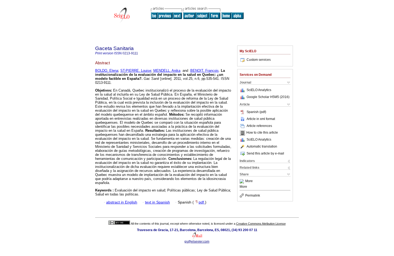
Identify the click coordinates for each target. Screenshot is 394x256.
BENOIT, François (204, 71)
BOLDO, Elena (106, 71)
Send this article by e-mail (265, 153)
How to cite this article (262, 133)
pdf (202, 202)
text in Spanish (157, 202)
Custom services (259, 60)
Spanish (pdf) (256, 112)
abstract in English (121, 202)
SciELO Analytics (259, 90)
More (249, 181)
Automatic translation (262, 146)
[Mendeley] (242, 181)
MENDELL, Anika (166, 71)
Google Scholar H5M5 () (268, 97)
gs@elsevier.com (196, 241)
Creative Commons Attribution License (261, 223)
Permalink (252, 195)
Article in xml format (261, 119)
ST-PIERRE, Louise (135, 71)
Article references (259, 126)
